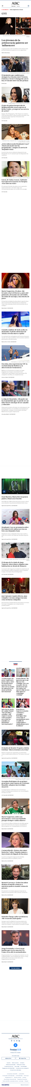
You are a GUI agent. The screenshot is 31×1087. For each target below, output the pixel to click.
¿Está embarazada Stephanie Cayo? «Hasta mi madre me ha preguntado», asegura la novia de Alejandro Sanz (15, 146)
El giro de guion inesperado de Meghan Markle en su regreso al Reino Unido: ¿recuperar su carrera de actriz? (15, 108)
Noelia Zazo (4, 83)
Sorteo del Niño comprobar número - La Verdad (13, 1081)
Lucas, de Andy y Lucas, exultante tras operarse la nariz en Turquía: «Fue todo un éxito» (15, 181)
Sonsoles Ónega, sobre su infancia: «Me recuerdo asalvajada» (15, 917)
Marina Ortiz (4, 861)
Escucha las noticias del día (10, 1079)
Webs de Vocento (24, 1084)
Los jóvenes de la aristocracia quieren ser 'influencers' (15, 43)
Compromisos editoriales (15, 1070)
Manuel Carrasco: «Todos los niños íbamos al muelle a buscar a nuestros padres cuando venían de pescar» (15, 885)
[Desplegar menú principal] (2, 6)
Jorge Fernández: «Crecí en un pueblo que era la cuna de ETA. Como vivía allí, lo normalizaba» (14, 950)
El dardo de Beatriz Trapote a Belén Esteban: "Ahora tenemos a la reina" (15, 749)
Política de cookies (21, 1064)
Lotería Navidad (19, 1075)
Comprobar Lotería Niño (12, 1073)
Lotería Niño (21, 1073)
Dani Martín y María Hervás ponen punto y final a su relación (15, 498)
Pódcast (26, 1081)
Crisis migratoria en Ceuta (16, 9)
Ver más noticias (15, 968)
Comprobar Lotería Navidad (8, 1075)
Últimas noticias (17, 1077)
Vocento (8, 1062)
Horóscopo (26, 1075)
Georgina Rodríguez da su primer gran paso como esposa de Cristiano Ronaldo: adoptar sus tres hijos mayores (15, 784)
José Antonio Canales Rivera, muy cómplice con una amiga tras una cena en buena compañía (14, 598)
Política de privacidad (10, 1064)
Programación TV (9, 1077)
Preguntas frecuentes (22, 1079)
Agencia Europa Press (6, 505)
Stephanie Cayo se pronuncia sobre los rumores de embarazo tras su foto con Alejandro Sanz (15, 529)
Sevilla (18, 6)
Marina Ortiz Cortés (6, 341)
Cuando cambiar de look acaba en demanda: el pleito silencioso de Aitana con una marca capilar (14, 331)
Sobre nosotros (15, 1062)
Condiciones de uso (8, 1066)
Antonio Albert (5, 377)
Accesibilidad (24, 1066)
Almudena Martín (5, 414)
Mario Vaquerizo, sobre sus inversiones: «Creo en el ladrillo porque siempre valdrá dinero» (14, 818)
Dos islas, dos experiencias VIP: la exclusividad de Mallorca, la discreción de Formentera (14, 366)
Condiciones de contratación (22, 1068)
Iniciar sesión (28, 6)
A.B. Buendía (4, 120)
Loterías (24, 1077)
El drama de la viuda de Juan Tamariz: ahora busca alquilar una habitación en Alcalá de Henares (15, 564)
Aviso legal (17, 1066)
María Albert (4, 308)
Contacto (22, 1062)
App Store (9, 1058)
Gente (4, 13)
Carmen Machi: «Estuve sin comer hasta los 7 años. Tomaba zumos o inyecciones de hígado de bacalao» (15, 852)
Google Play (23, 1058)
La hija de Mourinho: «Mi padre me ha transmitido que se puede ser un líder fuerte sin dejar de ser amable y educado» (15, 401)
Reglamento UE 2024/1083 (8, 1068)
